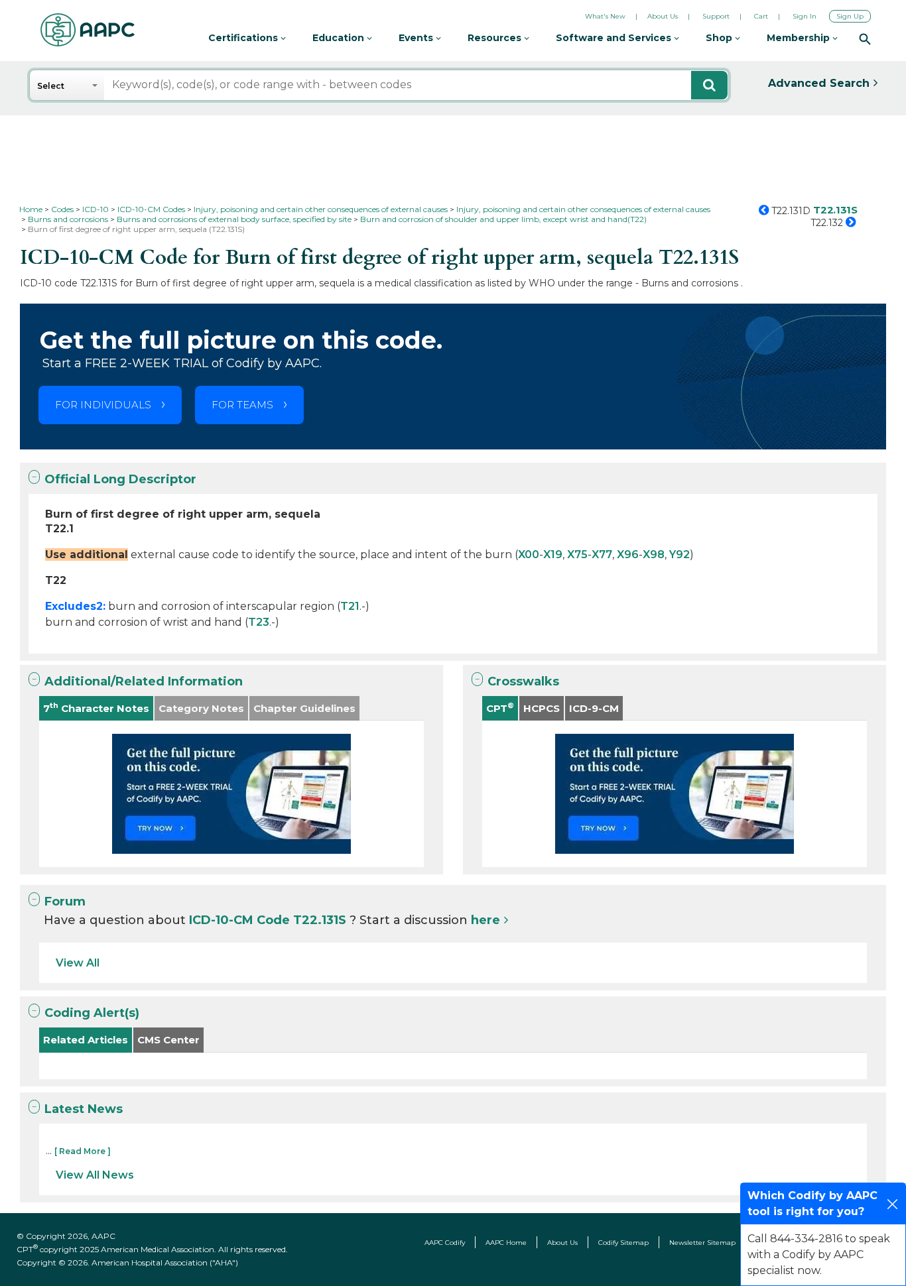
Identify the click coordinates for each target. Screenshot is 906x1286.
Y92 (679, 554)
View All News (95, 1175)
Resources (496, 38)
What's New (605, 16)
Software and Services (615, 38)
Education (339, 38)
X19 (552, 554)
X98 (654, 554)
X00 (528, 554)
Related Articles (85, 1039)
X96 (628, 554)
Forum (65, 901)
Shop (720, 38)
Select (50, 86)
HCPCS (541, 708)
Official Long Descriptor (120, 479)
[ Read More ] (82, 1151)
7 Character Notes (96, 708)
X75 (577, 554)
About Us (662, 16)
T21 (349, 606)
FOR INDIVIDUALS (103, 404)
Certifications (244, 38)
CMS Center (168, 1039)
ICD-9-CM (594, 708)
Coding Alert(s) (91, 1013)
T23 (258, 622)
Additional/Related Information (143, 681)
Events (417, 38)
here (485, 920)
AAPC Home (506, 1242)
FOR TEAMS (242, 404)
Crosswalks (523, 681)
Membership (799, 38)
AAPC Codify (444, 1242)
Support (716, 16)
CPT (500, 708)
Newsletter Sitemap (702, 1242)
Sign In (804, 16)
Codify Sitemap (623, 1242)
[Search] (865, 38)
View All (77, 963)
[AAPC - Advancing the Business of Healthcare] (87, 29)
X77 (602, 554)
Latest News (83, 1109)
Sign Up (850, 16)
